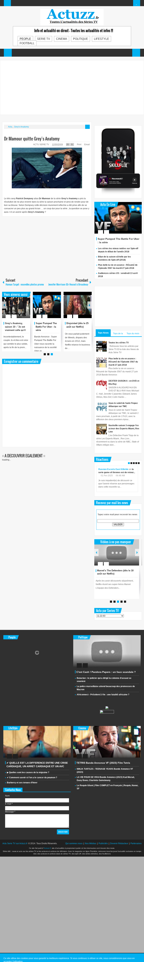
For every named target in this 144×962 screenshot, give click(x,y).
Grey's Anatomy (21, 127)
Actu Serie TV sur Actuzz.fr (14, 843)
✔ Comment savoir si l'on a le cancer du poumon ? (32, 777)
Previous (4, 305)
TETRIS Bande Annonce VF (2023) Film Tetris (103, 762)
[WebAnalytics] (107, 713)
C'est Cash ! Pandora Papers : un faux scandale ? (106, 672)
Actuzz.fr (47, 848)
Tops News (103, 333)
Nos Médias (90, 843)
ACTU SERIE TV (41, 144)
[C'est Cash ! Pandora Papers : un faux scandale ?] (107, 651)
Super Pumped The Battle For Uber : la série (46, 327)
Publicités (103, 843)
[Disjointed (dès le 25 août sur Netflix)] (78, 305)
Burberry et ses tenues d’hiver (22, 782)
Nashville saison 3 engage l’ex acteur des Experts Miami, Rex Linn (124, 428)
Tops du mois (133, 333)
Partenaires (136, 843)
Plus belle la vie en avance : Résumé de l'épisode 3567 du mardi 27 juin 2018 (123, 361)
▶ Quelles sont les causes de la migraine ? (28, 772)
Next (89, 305)
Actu (10, 127)
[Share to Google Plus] (26, 308)
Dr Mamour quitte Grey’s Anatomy (32, 138)
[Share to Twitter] (21, 308)
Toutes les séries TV (119, 342)
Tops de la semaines (118, 334)
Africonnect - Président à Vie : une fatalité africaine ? (103, 694)
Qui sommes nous (74, 843)
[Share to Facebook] (17, 308)
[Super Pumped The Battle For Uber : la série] (47, 305)
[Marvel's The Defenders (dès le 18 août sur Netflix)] (116, 552)
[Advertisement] (72, 87)
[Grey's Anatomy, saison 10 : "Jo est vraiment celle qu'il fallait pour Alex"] (16, 305)
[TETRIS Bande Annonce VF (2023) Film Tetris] (107, 742)
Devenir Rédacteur (119, 843)
